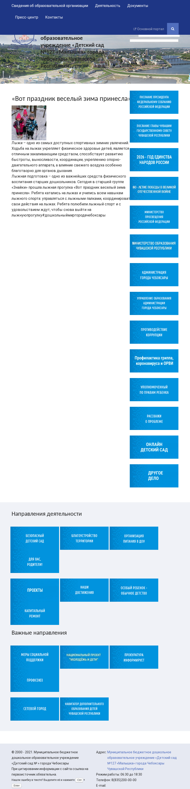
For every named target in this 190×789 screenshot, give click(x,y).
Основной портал (150, 29)
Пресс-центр (26, 17)
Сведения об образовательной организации (50, 5)
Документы (137, 5)
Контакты (54, 17)
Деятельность (107, 5)
